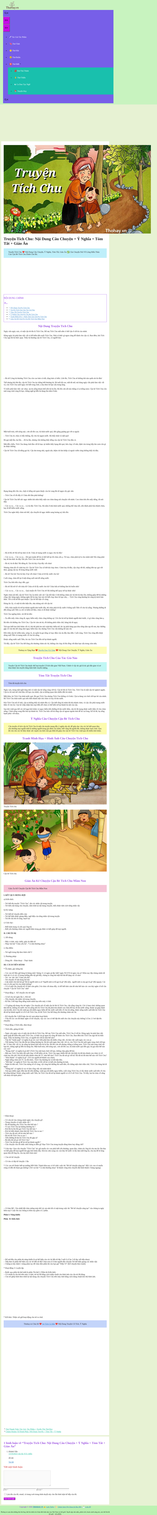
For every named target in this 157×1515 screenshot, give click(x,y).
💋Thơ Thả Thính (21, 71)
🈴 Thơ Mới (14, 64)
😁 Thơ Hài (14, 51)
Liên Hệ (88, 1507)
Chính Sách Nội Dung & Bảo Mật (69, 1507)
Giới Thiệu (50, 1507)
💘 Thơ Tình (14, 44)
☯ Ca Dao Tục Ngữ (22, 84)
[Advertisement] (78, 123)
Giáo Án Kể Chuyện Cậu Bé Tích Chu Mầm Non (27, 319)
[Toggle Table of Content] (5, 303)
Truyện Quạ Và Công (46, 650)
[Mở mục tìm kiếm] (6, 13)
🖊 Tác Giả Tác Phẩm (17, 37)
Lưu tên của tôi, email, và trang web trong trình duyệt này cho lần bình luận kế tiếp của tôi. (42, 1494)
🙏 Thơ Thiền (20, 78)
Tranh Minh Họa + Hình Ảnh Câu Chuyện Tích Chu (28, 317)
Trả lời (11, 1462)
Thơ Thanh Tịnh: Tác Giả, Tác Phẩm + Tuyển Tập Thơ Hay (29, 1429)
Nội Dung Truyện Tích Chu (20, 308)
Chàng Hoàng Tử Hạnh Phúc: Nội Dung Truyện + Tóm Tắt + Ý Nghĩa (33, 1432)
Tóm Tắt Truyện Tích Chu (19, 312)
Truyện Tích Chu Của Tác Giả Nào (22, 310)
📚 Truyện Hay (20, 91)
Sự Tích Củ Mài (48, 1324)
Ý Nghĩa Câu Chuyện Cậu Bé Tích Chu (24, 314)
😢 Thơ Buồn (14, 57)
